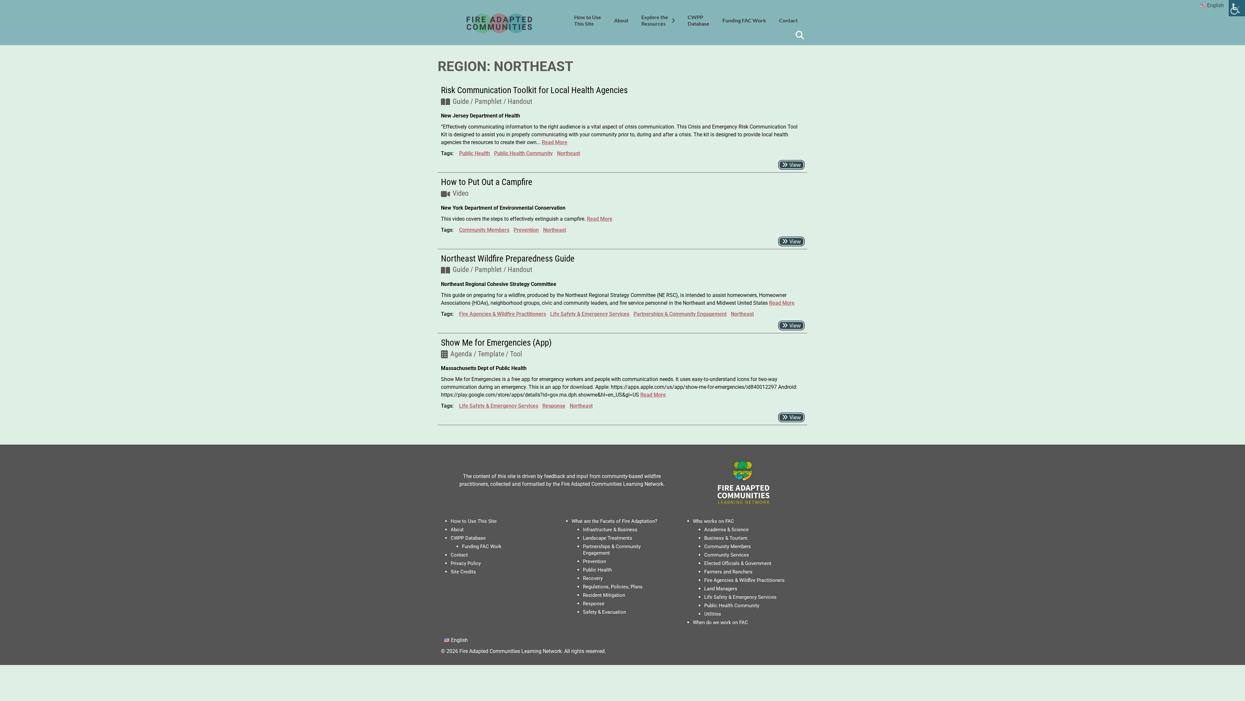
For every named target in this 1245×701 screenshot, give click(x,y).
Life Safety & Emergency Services (589, 314)
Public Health (474, 153)
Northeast (568, 153)
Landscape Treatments (607, 538)
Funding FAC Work (744, 20)
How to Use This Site (474, 521)
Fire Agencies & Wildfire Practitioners (502, 314)
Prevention (526, 230)
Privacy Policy (466, 563)
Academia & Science (726, 530)
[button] (791, 165)
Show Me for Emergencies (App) (496, 343)
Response (553, 406)
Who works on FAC (713, 521)
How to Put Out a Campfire (486, 182)
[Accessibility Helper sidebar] (1237, 8)
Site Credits (463, 572)
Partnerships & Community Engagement (680, 314)
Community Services (726, 555)
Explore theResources (654, 20)
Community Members (484, 230)
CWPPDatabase (698, 20)
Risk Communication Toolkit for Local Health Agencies (534, 90)
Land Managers (720, 589)
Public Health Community (523, 153)
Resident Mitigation (604, 595)
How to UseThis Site (587, 20)
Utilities (712, 614)
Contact (788, 20)
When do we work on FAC (720, 622)
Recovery (593, 578)
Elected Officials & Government (737, 563)
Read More (554, 142)
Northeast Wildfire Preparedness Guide (508, 258)
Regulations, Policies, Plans (613, 587)
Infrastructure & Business (610, 530)
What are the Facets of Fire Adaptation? (614, 521)
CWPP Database (468, 538)
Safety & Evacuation (604, 612)
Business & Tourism (725, 538)
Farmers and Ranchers (728, 572)
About (621, 20)
